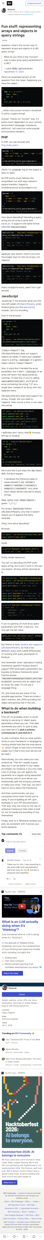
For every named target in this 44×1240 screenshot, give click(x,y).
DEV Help (30, 1205)
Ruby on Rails (23, 1227)
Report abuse (30, 884)
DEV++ (28, 1201)
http (4, 40)
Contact (32, 1212)
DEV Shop (29, 1215)
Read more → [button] (9, 1182)
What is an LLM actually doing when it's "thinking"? (20, 926)
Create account (34, 3)
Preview (22, 850)
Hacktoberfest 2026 (11, 1168)
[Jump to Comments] (15, 1236)
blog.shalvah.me (27, 14)
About (24, 1212)
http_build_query (9, 145)
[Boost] (34, 1236)
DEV (12, 1224)
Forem (12, 1222)
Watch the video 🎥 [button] (12, 973)
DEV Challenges (17, 1201)
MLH (37, 1215)
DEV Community (23, 1033)
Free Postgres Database (14, 1215)
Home (6, 1201)
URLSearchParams (25, 304)
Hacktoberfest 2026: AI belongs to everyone (18, 1153)
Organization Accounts (29, 1208)
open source (25, 1222)
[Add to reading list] (25, 1236)
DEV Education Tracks (16, 1205)
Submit (10, 850)
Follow (22, 994)
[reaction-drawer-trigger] (5, 1236)
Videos (35, 1201)
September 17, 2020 (14, 71)
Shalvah (11, 9)
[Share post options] (40, 1236)
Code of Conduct (15, 884)
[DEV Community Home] (9, 3)
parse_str (5, 223)
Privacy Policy (23, 1219)
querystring (29, 307)
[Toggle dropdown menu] (40, 859)
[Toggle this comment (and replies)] (3, 864)
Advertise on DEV (11, 1208)
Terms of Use (36, 1219)
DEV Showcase (13, 1212)
